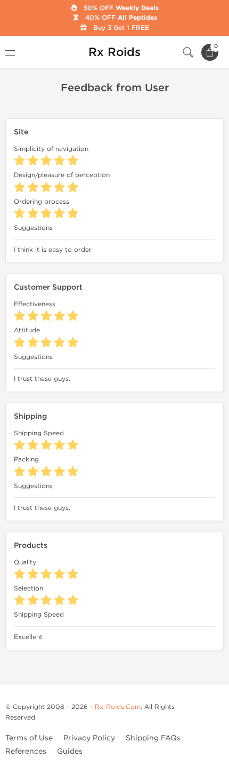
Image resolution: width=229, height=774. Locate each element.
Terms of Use (29, 738)
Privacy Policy (89, 738)
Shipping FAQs (153, 738)
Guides (70, 751)
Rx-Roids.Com (118, 707)
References (25, 751)
